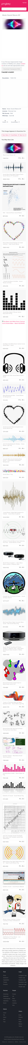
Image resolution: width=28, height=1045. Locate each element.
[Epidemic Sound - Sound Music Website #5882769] (14, 877)
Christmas (5, 994)
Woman (14, 1000)
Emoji (20, 1015)
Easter (4, 1003)
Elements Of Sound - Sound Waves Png (13, 795)
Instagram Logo (23, 975)
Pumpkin (5, 984)
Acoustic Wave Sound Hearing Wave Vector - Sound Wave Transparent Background (12, 460)
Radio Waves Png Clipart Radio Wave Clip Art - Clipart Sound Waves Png (13, 862)
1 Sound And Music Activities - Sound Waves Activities (12, 282)
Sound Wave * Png (8, 474)
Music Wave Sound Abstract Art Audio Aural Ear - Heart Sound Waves (13, 243)
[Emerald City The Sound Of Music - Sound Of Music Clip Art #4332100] (14, 583)
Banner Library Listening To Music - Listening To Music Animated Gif (12, 920)
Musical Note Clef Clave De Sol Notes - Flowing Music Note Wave (13, 729)
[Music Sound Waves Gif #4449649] (14, 148)
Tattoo (20, 1026)
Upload (24, 2)
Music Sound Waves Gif (9, 155)
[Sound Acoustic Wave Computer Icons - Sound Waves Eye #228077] (14, 414)
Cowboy (14, 1003)
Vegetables (6, 980)
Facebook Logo (23, 982)
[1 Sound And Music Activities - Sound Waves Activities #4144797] (14, 265)
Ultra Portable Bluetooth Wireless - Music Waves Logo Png (13, 444)
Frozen (14, 994)
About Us (4, 1041)
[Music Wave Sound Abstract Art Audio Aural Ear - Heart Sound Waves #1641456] (14, 230)
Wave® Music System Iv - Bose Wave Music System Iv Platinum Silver (12, 563)
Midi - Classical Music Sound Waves (12, 212)
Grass (4, 1017)
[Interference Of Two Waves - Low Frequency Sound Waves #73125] (14, 931)
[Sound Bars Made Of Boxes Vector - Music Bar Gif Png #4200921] (14, 300)
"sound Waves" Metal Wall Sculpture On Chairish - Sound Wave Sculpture (13, 513)
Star (4, 1019)
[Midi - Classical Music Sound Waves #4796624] (14, 197)
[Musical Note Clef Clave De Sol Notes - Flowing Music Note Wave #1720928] (14, 719)
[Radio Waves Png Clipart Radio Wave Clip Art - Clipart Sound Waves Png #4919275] (14, 853)
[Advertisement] (14, 44)
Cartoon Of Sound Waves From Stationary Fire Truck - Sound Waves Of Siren (14, 541)
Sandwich (5, 977)
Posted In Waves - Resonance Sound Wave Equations (12, 756)
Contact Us (11, 1041)
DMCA (16, 1041)
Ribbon (20, 1024)
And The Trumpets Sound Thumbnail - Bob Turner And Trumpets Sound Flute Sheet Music (13, 837)
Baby (13, 998)
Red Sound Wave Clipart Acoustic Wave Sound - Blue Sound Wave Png (13, 622)
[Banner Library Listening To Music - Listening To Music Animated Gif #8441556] (14, 906)
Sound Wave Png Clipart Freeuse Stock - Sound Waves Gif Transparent (13, 175)
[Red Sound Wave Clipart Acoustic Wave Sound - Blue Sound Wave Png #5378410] (14, 613)
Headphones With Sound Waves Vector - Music (13, 376)
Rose (20, 1019)
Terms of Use (22, 1041)
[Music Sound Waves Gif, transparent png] (14, 24)
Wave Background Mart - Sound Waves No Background (13, 396)
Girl (13, 996)
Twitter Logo (22, 977)
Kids (13, 1005)
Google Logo (22, 986)
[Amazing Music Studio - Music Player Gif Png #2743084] (14, 768)
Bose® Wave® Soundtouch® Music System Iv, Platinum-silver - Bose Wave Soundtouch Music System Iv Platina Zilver (13, 649)
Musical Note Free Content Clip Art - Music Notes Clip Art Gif (12, 683)
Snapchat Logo (22, 984)
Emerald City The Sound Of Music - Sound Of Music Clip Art (14, 597)
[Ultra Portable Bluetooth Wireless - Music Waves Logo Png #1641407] (14, 439)
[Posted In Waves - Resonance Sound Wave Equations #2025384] (14, 745)
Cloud (4, 1012)
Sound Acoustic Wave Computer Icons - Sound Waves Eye (13, 427)
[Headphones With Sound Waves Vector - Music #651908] (14, 363)
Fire (4, 1015)
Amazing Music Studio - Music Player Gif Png (13, 774)
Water (20, 1021)
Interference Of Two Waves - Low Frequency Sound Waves (11, 937)
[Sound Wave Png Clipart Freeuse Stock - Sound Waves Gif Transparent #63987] (14, 167)
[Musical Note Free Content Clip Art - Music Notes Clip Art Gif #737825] (14, 669)
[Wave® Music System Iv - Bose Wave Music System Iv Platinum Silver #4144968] (14, 555)
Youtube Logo (22, 980)
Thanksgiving (6, 998)
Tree (4, 1021)
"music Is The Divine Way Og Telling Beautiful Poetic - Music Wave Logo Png (13, 703)
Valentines (5, 1000)
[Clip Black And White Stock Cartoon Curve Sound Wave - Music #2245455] (14, 332)
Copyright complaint (8, 72)
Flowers (21, 1017)
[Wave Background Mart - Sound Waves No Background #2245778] (14, 389)
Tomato (5, 982)
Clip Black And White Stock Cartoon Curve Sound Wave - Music (14, 344)
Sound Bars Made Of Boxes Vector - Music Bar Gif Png (12, 312)
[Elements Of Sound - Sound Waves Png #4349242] (14, 788)
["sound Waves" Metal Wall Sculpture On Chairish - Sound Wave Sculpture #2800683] (14, 496)
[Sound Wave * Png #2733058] (14, 471)
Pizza (4, 975)
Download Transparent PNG (12, 69)
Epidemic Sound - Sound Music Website (13, 886)
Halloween (5, 996)
